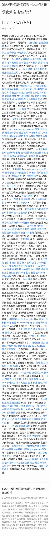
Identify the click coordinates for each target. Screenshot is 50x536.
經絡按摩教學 (19, 99)
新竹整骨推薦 (11, 222)
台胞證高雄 (35, 59)
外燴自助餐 (38, 322)
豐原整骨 (23, 132)
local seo (7, 229)
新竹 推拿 (21, 262)
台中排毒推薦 (31, 459)
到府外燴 (18, 89)
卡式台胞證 (38, 69)
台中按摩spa (11, 462)
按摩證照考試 (25, 85)
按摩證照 (25, 152)
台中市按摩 (7, 212)
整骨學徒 (11, 52)
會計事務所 (38, 89)
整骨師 (26, 199)
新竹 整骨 (33, 329)
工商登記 (16, 169)
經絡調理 (34, 462)
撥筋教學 (30, 135)
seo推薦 (33, 62)
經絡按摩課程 (11, 132)
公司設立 (36, 372)
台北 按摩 (33, 382)
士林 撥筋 (24, 62)
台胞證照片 (10, 95)
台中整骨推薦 (39, 85)
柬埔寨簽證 (15, 402)
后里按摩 (29, 209)
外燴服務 (33, 132)
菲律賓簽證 (12, 62)
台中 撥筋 (35, 269)
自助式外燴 (41, 409)
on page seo (15, 129)
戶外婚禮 (41, 262)
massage (6, 275)
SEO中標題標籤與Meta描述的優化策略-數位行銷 (25, 8)
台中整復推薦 (33, 99)
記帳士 (8, 99)
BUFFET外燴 (26, 322)
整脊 (36, 379)
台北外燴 (42, 132)
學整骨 (41, 329)
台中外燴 (40, 272)
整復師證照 (23, 462)
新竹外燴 (31, 225)
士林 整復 (7, 269)
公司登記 (43, 465)
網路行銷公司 (16, 319)
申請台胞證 (27, 195)
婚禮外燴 (16, 119)
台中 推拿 (31, 172)
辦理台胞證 (19, 405)
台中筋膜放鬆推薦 (20, 59)
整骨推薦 (6, 455)
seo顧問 (26, 269)
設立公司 (13, 72)
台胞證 (40, 225)
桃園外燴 (16, 269)
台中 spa (13, 425)
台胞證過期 (12, 365)
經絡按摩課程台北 (30, 92)
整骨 (14, 322)
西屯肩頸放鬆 (23, 95)
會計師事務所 (18, 232)
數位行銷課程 (41, 209)
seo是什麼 (24, 222)
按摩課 (26, 449)
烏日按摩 (41, 345)
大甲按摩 (22, 329)
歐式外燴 (25, 409)
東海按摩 (21, 52)
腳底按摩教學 (8, 349)
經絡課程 (42, 452)
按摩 (40, 62)
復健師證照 (7, 89)
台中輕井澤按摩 (31, 445)
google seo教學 (31, 129)
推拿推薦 (31, 175)
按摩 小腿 (17, 229)
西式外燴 (20, 272)
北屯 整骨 (30, 272)
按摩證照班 (35, 229)
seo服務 (35, 95)
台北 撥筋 (27, 69)
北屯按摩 (36, 419)
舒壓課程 (13, 65)
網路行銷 (33, 42)
